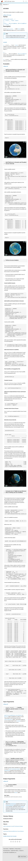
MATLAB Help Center (10, 1)
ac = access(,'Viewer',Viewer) (10, 20)
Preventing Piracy (6, 850)
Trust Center (5, 848)
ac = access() (7, 24)
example (5, 42)
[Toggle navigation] (6, 4)
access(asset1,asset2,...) (9, 19)
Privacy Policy (17, 848)
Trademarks (11, 848)
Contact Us (21, 850)
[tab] (15, 71)
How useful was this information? (15, 839)
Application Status (14, 850)
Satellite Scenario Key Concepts (9, 836)
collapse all (5, 66)
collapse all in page (7, 15)
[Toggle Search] (23, 1)
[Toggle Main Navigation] (26, 1)
